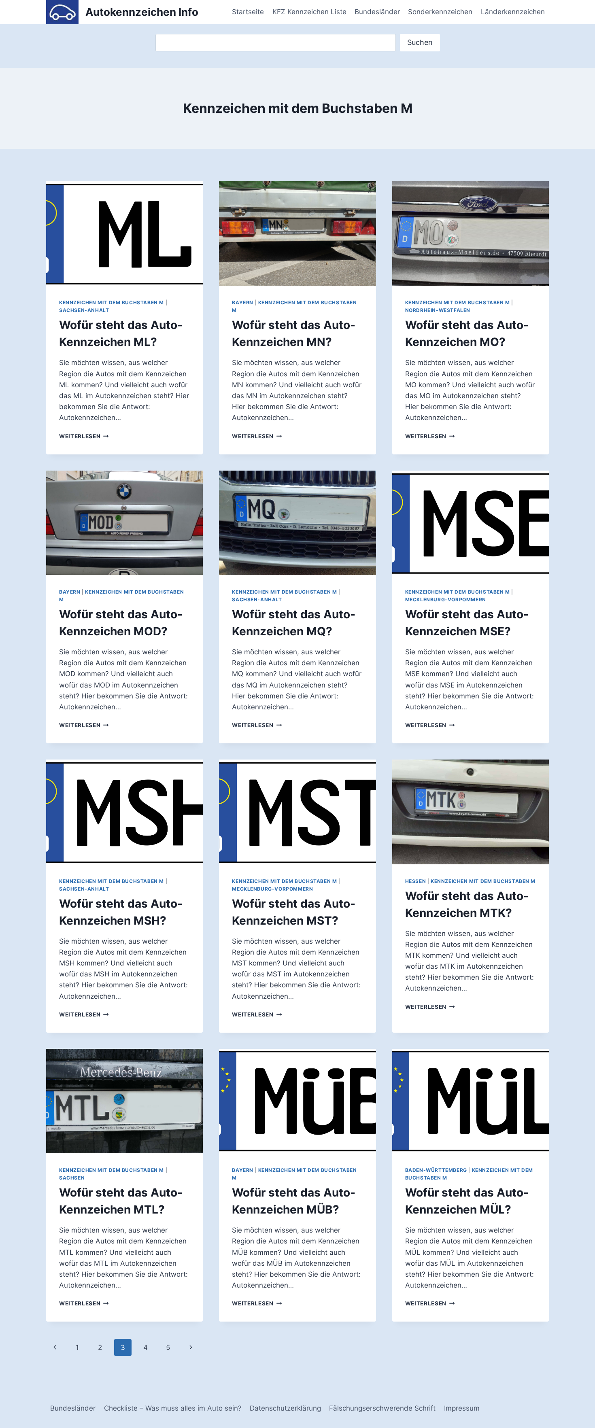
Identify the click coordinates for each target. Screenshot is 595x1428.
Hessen (415, 881)
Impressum (462, 1408)
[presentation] (124, 233)
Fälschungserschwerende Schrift (382, 1408)
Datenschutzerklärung (285, 1408)
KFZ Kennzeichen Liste (309, 12)
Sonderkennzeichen (440, 12)
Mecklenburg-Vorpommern (445, 599)
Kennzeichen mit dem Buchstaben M (111, 302)
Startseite (248, 12)
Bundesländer (377, 12)
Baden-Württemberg (436, 1170)
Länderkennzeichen (513, 12)
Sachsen (72, 1178)
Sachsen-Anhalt (84, 310)
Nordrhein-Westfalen (437, 310)
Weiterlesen (84, 436)
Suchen (420, 42)
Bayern (242, 302)
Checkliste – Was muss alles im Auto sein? (173, 1408)
